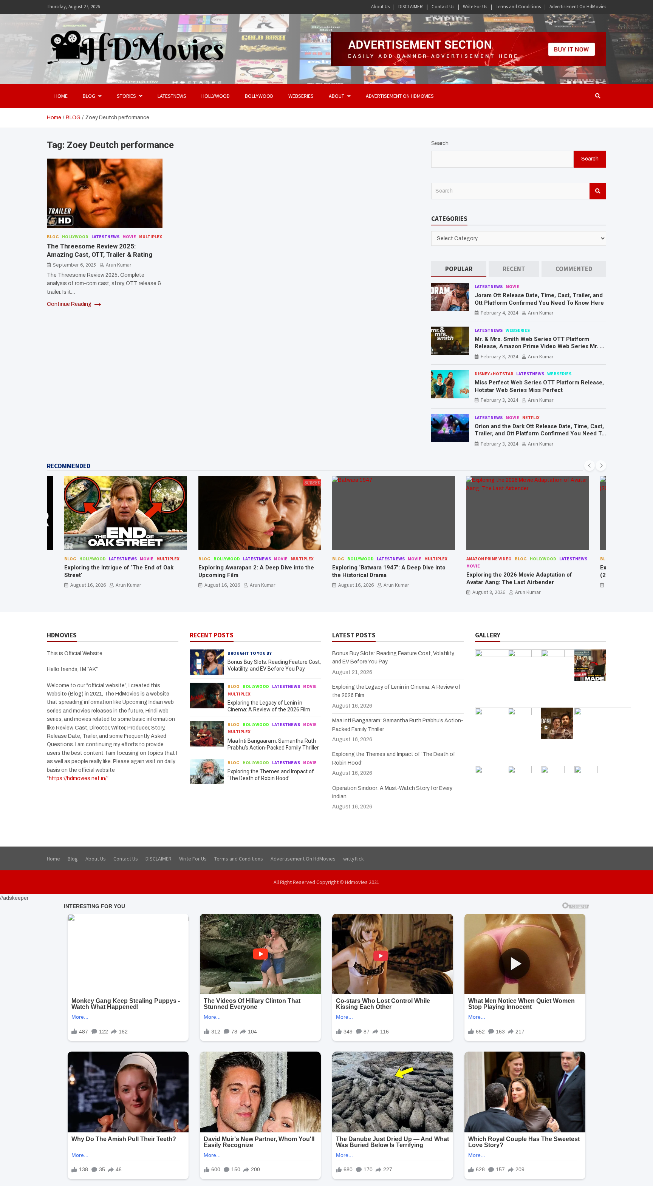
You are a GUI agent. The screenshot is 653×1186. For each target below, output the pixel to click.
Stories (126, 96)
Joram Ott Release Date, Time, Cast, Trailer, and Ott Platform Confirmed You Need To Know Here (539, 299)
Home (61, 96)
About (336, 96)
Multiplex (150, 236)
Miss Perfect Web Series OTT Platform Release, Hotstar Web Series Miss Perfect (539, 386)
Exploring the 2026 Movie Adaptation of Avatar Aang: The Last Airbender (385, 578)
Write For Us (475, 6)
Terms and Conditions (518, 6)
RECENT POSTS (212, 635)
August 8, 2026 (355, 592)
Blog (53, 236)
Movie (129, 236)
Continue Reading (70, 304)
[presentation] (589, 465)
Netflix (531, 417)
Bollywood (259, 96)
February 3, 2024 (499, 356)
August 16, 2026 (88, 584)
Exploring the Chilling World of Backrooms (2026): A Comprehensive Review (523, 571)
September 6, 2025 (74, 265)
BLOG (89, 96)
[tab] (458, 269)
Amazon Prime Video (355, 558)
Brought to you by (249, 653)
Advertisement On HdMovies (577, 6)
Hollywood (215, 96)
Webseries (301, 96)
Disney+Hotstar (494, 373)
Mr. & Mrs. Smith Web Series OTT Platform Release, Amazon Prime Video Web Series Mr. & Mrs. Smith (539, 346)
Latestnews (172, 96)
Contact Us (443, 6)
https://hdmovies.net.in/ (78, 778)
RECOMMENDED (68, 466)
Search (440, 143)
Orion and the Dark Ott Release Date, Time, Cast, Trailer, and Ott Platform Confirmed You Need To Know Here (540, 433)
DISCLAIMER (410, 6)
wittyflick (353, 858)
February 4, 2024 (499, 312)
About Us (380, 6)
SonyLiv (567, 558)
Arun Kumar (119, 265)
